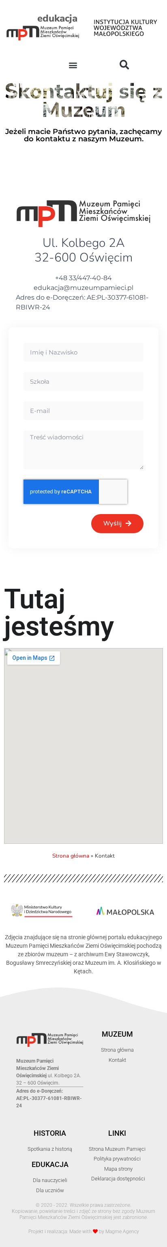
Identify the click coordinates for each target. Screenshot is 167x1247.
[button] (72, 65)
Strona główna (70, 856)
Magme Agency (122, 1231)
